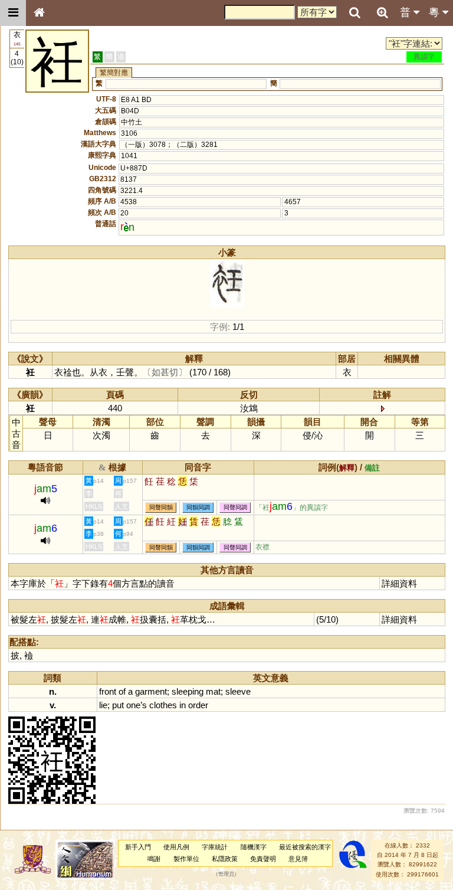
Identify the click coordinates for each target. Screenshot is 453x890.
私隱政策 (225, 858)
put (118, 705)
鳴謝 (153, 858)
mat (213, 691)
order (198, 705)
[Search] (354, 13)
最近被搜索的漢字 (305, 846)
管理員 (226, 874)
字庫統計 (215, 846)
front (107, 691)
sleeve (238, 691)
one (133, 705)
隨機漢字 (254, 846)
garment (151, 691)
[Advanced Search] (382, 12)
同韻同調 (198, 507)
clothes (163, 705)
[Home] (39, 13)
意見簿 (298, 858)
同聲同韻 (161, 507)
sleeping (187, 691)
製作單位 (186, 858)
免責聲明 (263, 858)
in (182, 705)
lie (103, 705)
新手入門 (138, 846)
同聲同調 (235, 507)
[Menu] (13, 13)
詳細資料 (399, 583)
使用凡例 (176, 846)
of (122, 691)
